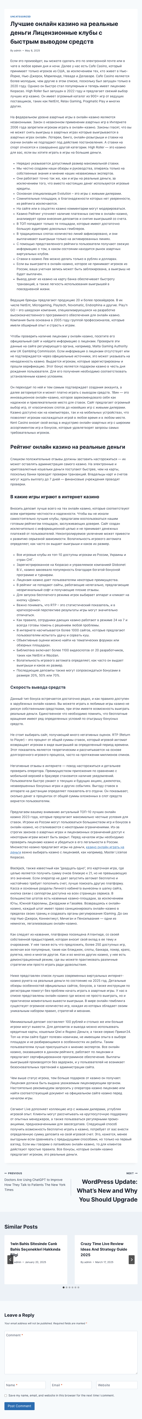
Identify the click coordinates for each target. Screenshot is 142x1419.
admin (17, 50)
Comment (14, 1335)
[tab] (64, 1287)
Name (12, 1385)
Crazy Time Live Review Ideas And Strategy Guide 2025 (104, 1249)
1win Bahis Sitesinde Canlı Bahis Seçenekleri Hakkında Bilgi (35, 1249)
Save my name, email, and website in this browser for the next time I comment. (61, 1395)
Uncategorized (20, 16)
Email (57, 1385)
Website (104, 1385)
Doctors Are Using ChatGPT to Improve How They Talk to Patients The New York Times (34, 1182)
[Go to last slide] (10, 1259)
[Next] (132, 1259)
